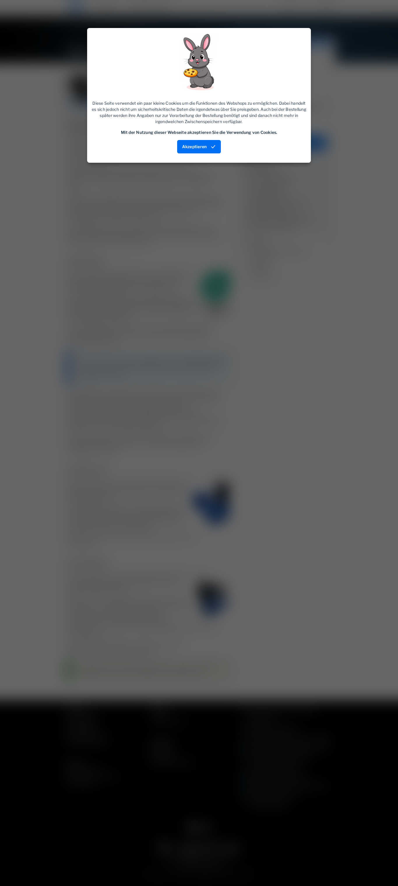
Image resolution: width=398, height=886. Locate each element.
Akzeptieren (194, 146)
